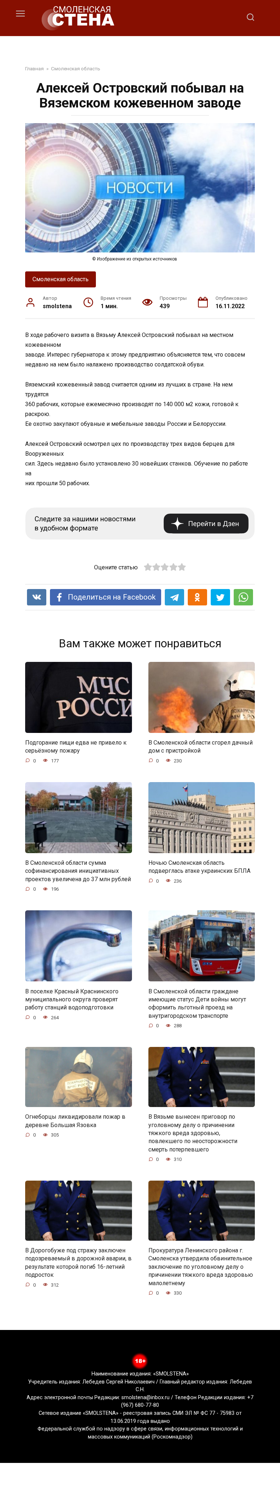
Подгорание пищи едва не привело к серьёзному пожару (76, 746)
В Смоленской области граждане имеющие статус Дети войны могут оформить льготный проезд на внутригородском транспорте (197, 1003)
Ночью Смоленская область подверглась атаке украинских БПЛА (199, 866)
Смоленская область (60, 279)
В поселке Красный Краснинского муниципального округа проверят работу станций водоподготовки (71, 999)
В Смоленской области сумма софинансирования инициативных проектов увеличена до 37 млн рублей (78, 871)
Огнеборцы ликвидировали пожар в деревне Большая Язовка (75, 1120)
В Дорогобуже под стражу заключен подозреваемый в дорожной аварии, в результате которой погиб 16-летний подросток (78, 1262)
